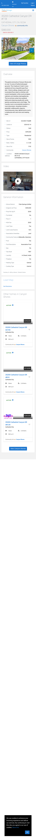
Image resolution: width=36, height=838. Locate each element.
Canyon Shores (14, 25)
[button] (31, 50)
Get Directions (7, 286)
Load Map (8, 280)
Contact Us (14, 5)
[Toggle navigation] (33, 10)
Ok (27, 832)
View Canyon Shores (18, 448)
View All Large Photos (18, 64)
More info (15, 827)
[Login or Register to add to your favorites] (30, 329)
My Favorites (24, 3)
